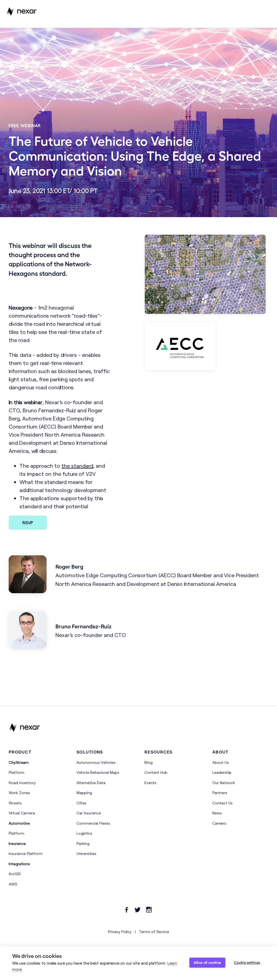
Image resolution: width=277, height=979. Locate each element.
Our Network (223, 782)
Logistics (84, 833)
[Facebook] (126, 909)
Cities (82, 803)
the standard (77, 465)
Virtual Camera (22, 813)
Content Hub (155, 772)
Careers (219, 823)
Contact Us (222, 803)
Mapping (84, 792)
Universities (86, 853)
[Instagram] (149, 909)
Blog (148, 762)
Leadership (222, 772)
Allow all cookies (207, 962)
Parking (83, 843)
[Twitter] (137, 909)
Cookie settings (247, 962)
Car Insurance (89, 813)
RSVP (27, 522)
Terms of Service (154, 931)
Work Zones (19, 792)
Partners (219, 792)
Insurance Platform (25, 853)
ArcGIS (15, 873)
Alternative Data (91, 782)
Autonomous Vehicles (96, 762)
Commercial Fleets (93, 823)
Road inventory (22, 782)
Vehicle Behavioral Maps (98, 772)
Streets (15, 803)
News (217, 813)
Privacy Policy (119, 931)
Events (150, 782)
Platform (16, 772)
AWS (13, 884)
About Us (220, 762)
